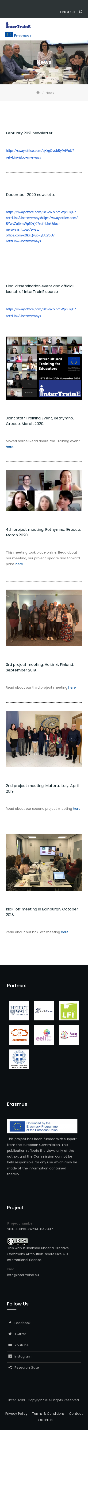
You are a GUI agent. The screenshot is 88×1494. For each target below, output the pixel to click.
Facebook (21, 1323)
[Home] (38, 92)
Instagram (21, 1356)
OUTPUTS (45, 1420)
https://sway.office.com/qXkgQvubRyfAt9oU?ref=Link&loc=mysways (30, 235)
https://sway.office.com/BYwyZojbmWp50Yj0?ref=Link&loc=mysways (42, 224)
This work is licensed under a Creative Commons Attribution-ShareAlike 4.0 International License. (38, 1254)
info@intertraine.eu (23, 1275)
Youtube (20, 1345)
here (9, 447)
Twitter (19, 1334)
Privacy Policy (16, 1413)
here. (19, 564)
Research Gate (25, 1367)
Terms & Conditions (48, 1413)
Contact (76, 1413)
